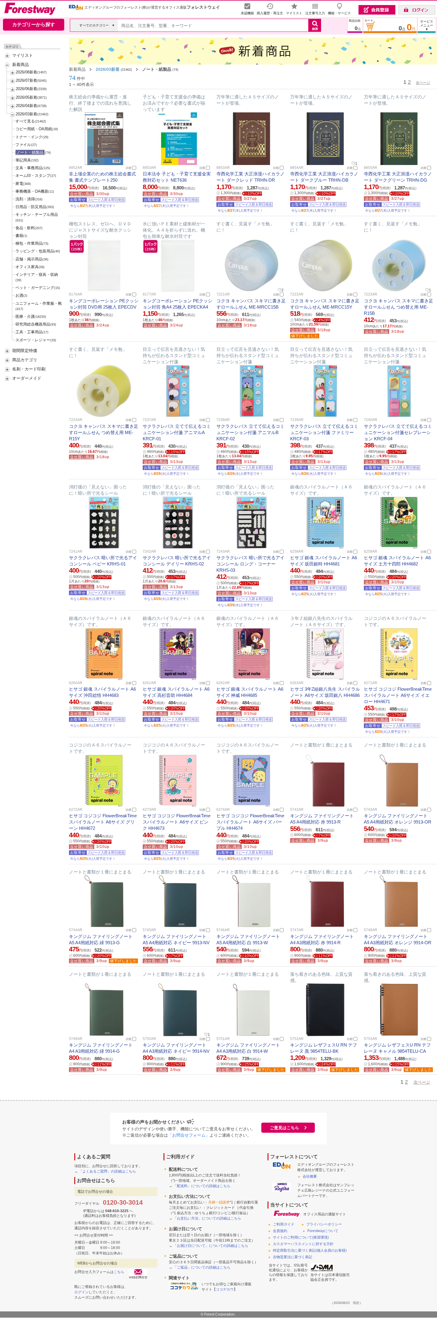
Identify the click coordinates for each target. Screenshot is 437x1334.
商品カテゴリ (24, 359)
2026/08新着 (26, 72)
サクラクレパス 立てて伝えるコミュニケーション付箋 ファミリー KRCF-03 (324, 432)
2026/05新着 (26, 97)
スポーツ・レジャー (32, 340)
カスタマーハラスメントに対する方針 (303, 1244)
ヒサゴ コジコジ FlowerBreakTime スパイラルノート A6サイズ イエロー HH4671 (398, 695)
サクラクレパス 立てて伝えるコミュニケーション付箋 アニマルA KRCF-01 (177, 432)
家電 (19, 183)
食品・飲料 (25, 228)
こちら (119, 1272)
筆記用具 (23, 160)
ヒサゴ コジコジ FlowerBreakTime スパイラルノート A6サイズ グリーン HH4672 (103, 822)
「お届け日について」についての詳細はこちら (210, 1246)
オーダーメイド (26, 378)
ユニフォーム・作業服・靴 (38, 303)
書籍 (19, 235)
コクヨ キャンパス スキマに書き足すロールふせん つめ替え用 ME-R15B (398, 307)
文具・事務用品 (29, 168)
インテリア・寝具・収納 (36, 274)
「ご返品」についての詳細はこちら (201, 1267)
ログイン (81, 1292)
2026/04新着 (26, 105)
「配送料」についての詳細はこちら (201, 1186)
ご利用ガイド (283, 1224)
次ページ (423, 83)
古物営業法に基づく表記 (292, 1257)
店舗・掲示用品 (29, 259)
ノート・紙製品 (29, 152)
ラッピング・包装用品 (34, 251)
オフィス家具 (27, 267)
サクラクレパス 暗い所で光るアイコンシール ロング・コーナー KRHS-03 (250, 564)
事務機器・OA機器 (31, 191)
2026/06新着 (26, 89)
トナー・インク (29, 137)
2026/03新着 (26, 114)
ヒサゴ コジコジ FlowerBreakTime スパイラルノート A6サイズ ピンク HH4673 (176, 822)
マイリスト (22, 55)
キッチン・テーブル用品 (36, 214)
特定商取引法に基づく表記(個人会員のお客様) (310, 1250)
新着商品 (20, 64)
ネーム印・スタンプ (32, 175)
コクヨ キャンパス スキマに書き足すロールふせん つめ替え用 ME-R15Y (103, 432)
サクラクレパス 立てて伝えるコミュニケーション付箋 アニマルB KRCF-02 (250, 432)
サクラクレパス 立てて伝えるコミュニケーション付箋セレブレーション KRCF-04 (398, 432)
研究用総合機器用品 (32, 324)
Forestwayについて (322, 1231)
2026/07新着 (26, 80)
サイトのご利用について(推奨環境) (301, 1237)
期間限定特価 (24, 350)
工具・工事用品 (29, 332)
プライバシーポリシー (324, 1224)
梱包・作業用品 (29, 243)
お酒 (19, 295)
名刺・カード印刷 (28, 369)
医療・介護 (25, 316)
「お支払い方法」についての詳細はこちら (207, 1218)
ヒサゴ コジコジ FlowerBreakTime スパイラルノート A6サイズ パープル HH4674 (250, 822)
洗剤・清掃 (25, 199)
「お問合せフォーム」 (189, 1135)
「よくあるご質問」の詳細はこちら (107, 1171)
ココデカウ (225, 1289)
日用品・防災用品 (30, 207)
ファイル (23, 144)
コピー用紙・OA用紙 (33, 129)
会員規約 (280, 1231)
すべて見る (25, 121)
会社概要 (310, 1176)
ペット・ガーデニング (34, 287)
